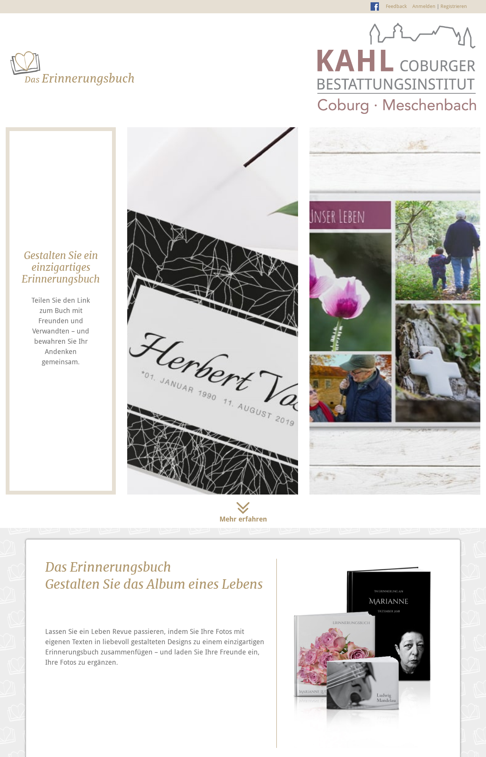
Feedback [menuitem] (396, 6)
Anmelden (424, 6)
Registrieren (453, 6)
